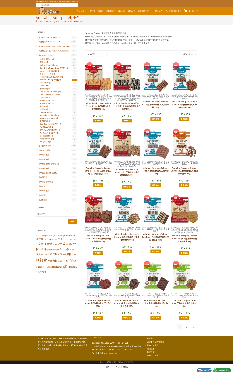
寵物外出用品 (44, 190)
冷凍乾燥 (50, 249)
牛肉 (50, 260)
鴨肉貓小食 (133, 166)
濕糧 (69, 254)
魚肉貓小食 (133, 100)
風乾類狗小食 (126, 98)
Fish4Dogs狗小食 (46, 127)
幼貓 (67, 249)
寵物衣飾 (42, 186)
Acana (38, 235)
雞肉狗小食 (96, 98)
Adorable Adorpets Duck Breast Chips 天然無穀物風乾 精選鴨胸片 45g (98, 238)
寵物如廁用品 (44, 154)
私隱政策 (151, 352)
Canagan (44, 235)
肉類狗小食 (93, 97)
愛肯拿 (72, 249)
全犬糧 (69, 243)
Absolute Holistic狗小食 (49, 118)
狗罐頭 (60, 261)
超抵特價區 (43, 199)
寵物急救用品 (44, 168)
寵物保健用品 (44, 159)
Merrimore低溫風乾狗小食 (50, 94)
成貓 (49, 254)
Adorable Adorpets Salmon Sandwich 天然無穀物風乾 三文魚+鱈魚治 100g (155, 237)
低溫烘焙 (56, 244)
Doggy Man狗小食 (47, 139)
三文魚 (40, 244)
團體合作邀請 (152, 355)
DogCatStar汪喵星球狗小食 (50, 92)
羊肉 (71, 260)
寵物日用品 (43, 177)
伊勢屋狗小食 (45, 121)
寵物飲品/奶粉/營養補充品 (49, 163)
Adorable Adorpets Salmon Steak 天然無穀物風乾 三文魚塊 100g (98, 303)
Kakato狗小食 (45, 83)
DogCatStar (65, 235)
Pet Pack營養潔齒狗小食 (49, 133)
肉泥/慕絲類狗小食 (47, 103)
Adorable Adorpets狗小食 (72, 21)
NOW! (72, 235)
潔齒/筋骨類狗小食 (47, 100)
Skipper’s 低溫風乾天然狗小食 (51, 77)
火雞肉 (74, 254)
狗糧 (55, 260)
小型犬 (56, 249)
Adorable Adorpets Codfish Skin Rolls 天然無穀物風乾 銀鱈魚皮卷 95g (126, 106)
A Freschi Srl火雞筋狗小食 (50, 115)
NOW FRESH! (42, 239)
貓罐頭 (60, 267)
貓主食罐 (46, 267)
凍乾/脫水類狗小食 (47, 59)
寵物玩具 (42, 195)
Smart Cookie (45, 86)
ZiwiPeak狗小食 (46, 112)
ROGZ (55, 239)
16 (189, 54)
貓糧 (53, 267)
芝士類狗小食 (45, 89)
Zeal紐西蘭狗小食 (46, 136)
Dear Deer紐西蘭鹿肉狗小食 (51, 124)
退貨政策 (151, 348)
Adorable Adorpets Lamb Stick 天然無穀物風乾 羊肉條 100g (155, 303)
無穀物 (41, 260)
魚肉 (39, 272)
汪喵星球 (57, 254)
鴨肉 (44, 271)
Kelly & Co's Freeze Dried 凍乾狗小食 (54, 68)
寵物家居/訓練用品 (46, 182)
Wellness (62, 239)
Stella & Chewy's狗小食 (49, 65)
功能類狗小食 (45, 97)
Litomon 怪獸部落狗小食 (49, 71)
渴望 (64, 254)
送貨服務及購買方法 (155, 342)
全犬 (62, 244)
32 (192, 54)
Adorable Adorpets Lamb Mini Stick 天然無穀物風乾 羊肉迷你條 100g (126, 303)
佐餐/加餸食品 (44, 150)
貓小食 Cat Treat (45, 146)
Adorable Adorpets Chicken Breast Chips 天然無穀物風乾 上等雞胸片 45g (184, 238)
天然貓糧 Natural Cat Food (49, 42)
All (196, 54)
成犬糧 (44, 254)
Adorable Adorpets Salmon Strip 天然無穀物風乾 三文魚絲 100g (156, 171)
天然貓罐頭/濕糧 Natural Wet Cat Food (54, 51)
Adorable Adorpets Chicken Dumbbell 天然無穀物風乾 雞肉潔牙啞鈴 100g (184, 171)
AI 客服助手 (204, 370)
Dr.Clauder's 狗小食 (47, 74)
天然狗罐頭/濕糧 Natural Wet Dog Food (54, 46)
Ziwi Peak (72, 239)
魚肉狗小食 (124, 100)
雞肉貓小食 (105, 98)
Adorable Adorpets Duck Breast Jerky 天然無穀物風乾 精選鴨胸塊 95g (126, 172)
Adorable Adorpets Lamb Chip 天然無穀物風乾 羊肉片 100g (184, 303)
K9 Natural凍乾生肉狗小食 (50, 130)
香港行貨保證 (152, 345)
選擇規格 (98, 120)
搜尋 (72, 221)
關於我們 (151, 338)
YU (67, 239)
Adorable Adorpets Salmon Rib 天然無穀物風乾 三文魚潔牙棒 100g (155, 104)
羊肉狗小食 (122, 295)
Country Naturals (54, 235)
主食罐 (48, 244)
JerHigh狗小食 (45, 142)
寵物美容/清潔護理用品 (48, 173)
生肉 (65, 260)
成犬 (38, 254)
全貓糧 (42, 249)
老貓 (40, 267)
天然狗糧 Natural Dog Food (49, 37)
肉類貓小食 (102, 97)
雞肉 (67, 266)
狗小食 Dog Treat (45, 55)
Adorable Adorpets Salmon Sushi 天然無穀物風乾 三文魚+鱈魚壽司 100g (126, 237)
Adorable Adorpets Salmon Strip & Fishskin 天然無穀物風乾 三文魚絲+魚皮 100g (98, 171)
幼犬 (62, 249)
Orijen (50, 239)
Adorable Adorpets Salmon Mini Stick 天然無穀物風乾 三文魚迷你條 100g (184, 104)
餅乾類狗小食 (45, 109)
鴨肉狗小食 (124, 166)
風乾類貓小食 (102, 100)
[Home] (36, 21)
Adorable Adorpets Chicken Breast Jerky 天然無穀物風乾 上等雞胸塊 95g (98, 106)
